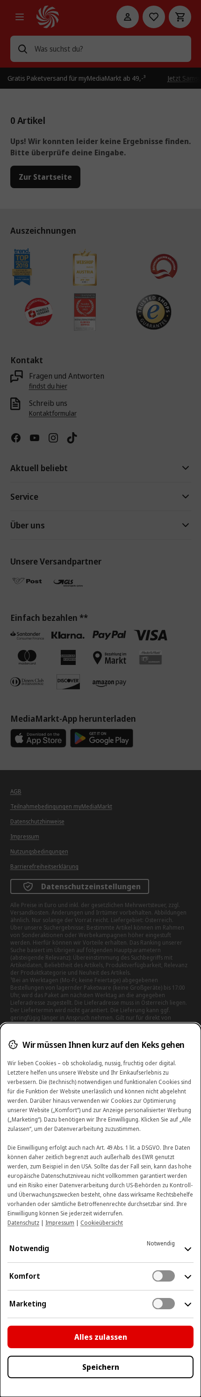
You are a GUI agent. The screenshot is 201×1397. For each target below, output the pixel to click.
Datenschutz (23, 1223)
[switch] (163, 1276)
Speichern (100, 1367)
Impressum (59, 1223)
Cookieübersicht (101, 1223)
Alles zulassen (100, 1337)
